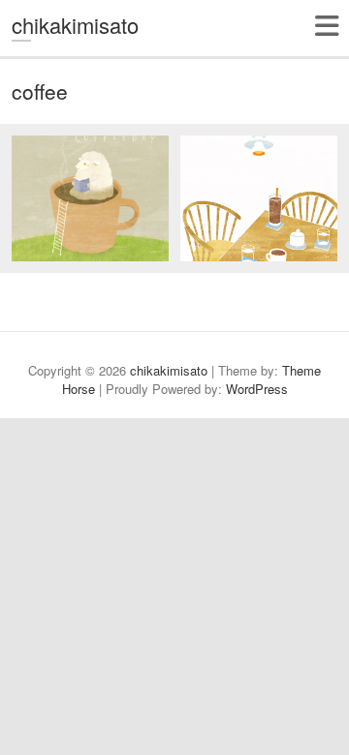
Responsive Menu (326, 25)
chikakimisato (75, 25)
